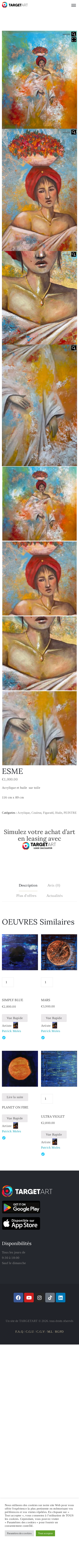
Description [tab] (28, 885)
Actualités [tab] (54, 895)
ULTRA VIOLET (53, 1116)
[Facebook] (18, 1297)
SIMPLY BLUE (12, 1000)
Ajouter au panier (20, 982)
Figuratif (48, 812)
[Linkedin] (60, 1297)
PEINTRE (70, 812)
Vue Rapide (15, 1018)
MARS (45, 1000)
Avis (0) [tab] (53, 885)
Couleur (36, 812)
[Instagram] (39, 1297)
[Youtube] (29, 1297)
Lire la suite (15, 1097)
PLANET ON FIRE (15, 1107)
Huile (58, 812)
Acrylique (23, 812)
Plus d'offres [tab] (26, 895)
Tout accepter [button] (45, 1533)
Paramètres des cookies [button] (19, 1533)
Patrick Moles (11, 1031)
